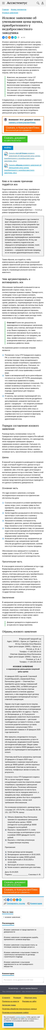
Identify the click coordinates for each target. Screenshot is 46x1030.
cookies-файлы (20, 1017)
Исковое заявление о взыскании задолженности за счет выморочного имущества (18, 964)
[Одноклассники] (9, 37)
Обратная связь (30, 998)
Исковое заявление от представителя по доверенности (20, 931)
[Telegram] (6, 37)
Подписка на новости (10, 1001)
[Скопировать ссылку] (18, 37)
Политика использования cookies (15, 1012)
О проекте (6, 998)
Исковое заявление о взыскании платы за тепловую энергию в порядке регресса (20, 946)
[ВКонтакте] (3, 37)
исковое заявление (12, 917)
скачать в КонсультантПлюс (22, 122)
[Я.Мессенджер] (15, 37)
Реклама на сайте (29, 1001)
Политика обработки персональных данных (19, 1009)
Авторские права (9, 1005)
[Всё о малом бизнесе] (17, 3)
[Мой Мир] (12, 37)
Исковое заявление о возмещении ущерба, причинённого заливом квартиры (21, 938)
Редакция (17, 998)
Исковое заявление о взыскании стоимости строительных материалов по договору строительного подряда (21, 955)
